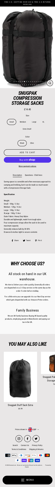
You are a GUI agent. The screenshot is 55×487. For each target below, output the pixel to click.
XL (43, 122)
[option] (27, 46)
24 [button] (35, 85)
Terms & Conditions (19, 449)
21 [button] (28, 85)
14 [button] (41, 81)
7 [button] (27, 81)
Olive (32, 143)
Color (27, 137)
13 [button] (39, 81)
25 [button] (37, 85)
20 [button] (26, 85)
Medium (23, 122)
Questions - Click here (33, 175)
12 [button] (37, 81)
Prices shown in (21, 429)
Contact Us (25, 445)
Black (22, 143)
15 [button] (16, 85)
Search (15, 445)
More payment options (27, 166)
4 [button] (20, 81)
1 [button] (14, 81)
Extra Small (27, 129)
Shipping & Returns (36, 449)
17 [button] (20, 85)
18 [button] (22, 85)
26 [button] (39, 85)
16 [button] (18, 85)
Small (11, 122)
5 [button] (22, 81)
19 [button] (24, 85)
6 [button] (24, 81)
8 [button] (29, 81)
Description (17, 175)
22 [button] (30, 85)
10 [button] (33, 81)
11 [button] (35, 81)
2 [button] (16, 81)
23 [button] (33, 85)
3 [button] (18, 81)
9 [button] (31, 81)
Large (34, 122)
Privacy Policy (37, 445)
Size (27, 115)
